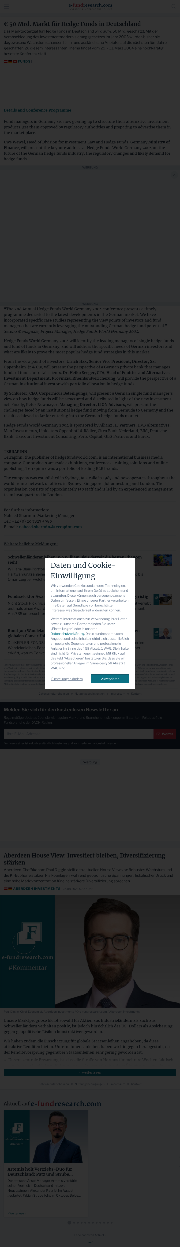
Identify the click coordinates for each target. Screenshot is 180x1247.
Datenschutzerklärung (67, 634)
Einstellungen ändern (67, 679)
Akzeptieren (110, 679)
